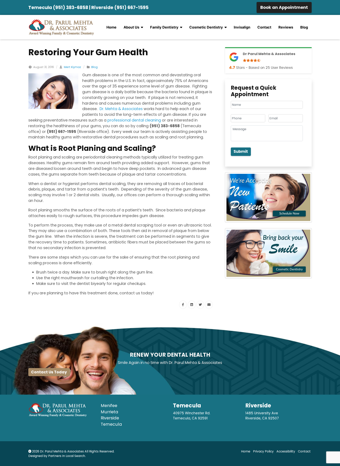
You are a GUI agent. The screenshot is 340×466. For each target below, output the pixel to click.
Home (111, 27)
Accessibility (285, 451)
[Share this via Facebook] (183, 304)
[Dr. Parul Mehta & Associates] (61, 27)
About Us (131, 27)
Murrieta (109, 412)
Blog (304, 27)
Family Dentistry (164, 27)
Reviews (285, 27)
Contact (264, 27)
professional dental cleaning (134, 120)
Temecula (111, 424)
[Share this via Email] (209, 304)
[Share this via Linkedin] (192, 304)
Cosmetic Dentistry (206, 27)
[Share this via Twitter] (200, 304)
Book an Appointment (284, 7)
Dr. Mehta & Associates (121, 108)
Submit (241, 151)
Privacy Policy (263, 451)
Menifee (109, 405)
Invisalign (242, 27)
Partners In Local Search (66, 456)
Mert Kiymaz (72, 67)
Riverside (110, 418)
